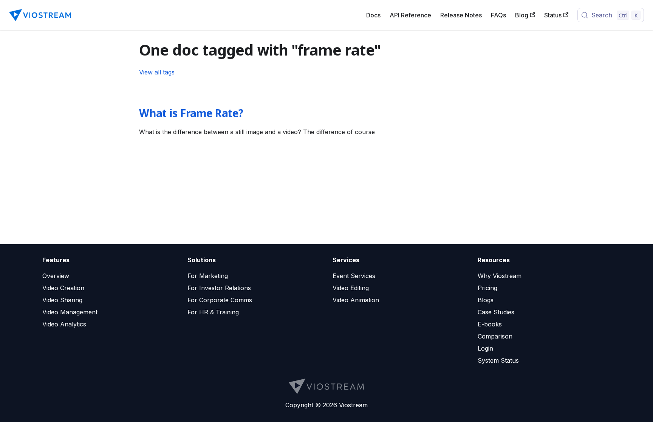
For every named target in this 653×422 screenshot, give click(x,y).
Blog (521, 15)
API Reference (410, 15)
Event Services (354, 276)
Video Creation (63, 288)
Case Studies (496, 312)
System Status (498, 360)
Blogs (486, 300)
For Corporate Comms (219, 300)
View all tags (157, 72)
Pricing (487, 288)
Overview (55, 276)
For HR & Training (213, 312)
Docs (373, 15)
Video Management (69, 312)
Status (553, 15)
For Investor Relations (219, 288)
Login (485, 348)
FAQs (498, 15)
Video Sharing (62, 300)
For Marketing (207, 276)
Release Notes (461, 15)
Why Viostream (499, 276)
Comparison (495, 336)
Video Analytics (64, 324)
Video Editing (351, 288)
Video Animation (356, 300)
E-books (490, 324)
